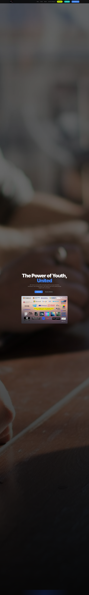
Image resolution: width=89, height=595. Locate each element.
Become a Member (49, 291)
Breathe (67, 1)
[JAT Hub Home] (11, 2)
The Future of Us (75, 1)
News (38, 1)
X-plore (60, 1)
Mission (45, 1)
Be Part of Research (51, 1)
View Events (38, 291)
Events (41, 1)
